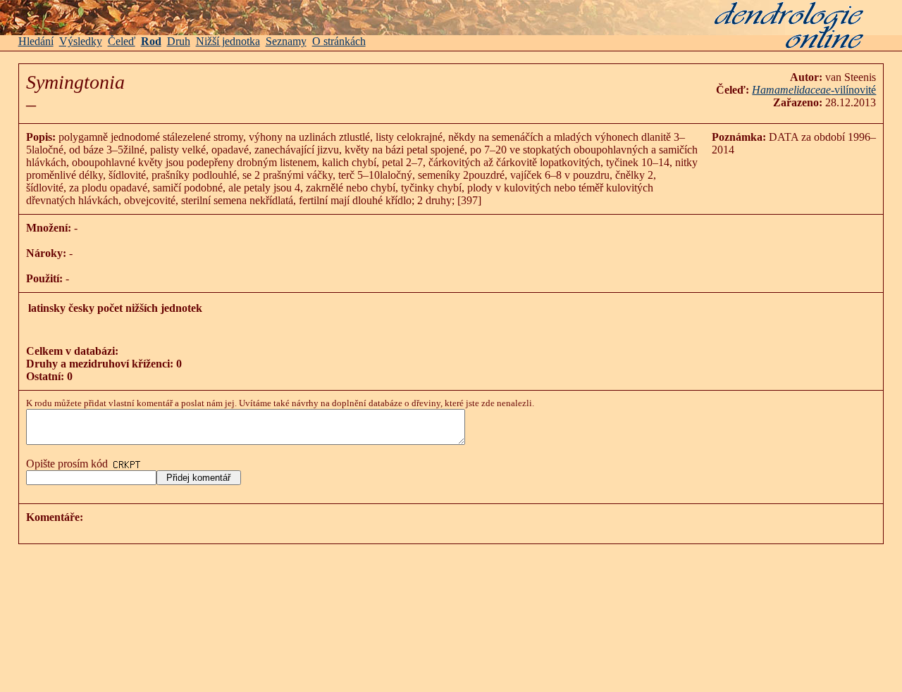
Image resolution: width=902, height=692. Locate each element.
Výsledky (80, 41)
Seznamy (286, 41)
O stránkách (339, 41)
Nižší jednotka (228, 41)
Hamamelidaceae (791, 90)
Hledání (36, 41)
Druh (178, 41)
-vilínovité (853, 90)
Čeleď (121, 41)
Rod (151, 41)
